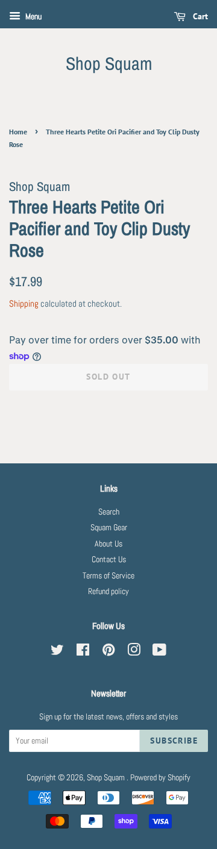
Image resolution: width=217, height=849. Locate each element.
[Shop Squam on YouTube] (159, 652)
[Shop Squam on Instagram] (133, 652)
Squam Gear (108, 527)
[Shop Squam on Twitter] (57, 652)
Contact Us (109, 559)
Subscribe (174, 740)
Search (108, 512)
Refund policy (108, 591)
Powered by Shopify (160, 777)
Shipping (24, 303)
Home (18, 131)
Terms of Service (108, 576)
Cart (199, 16)
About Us (108, 544)
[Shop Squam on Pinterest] (108, 652)
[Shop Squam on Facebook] (83, 652)
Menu (33, 16)
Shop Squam (109, 63)
